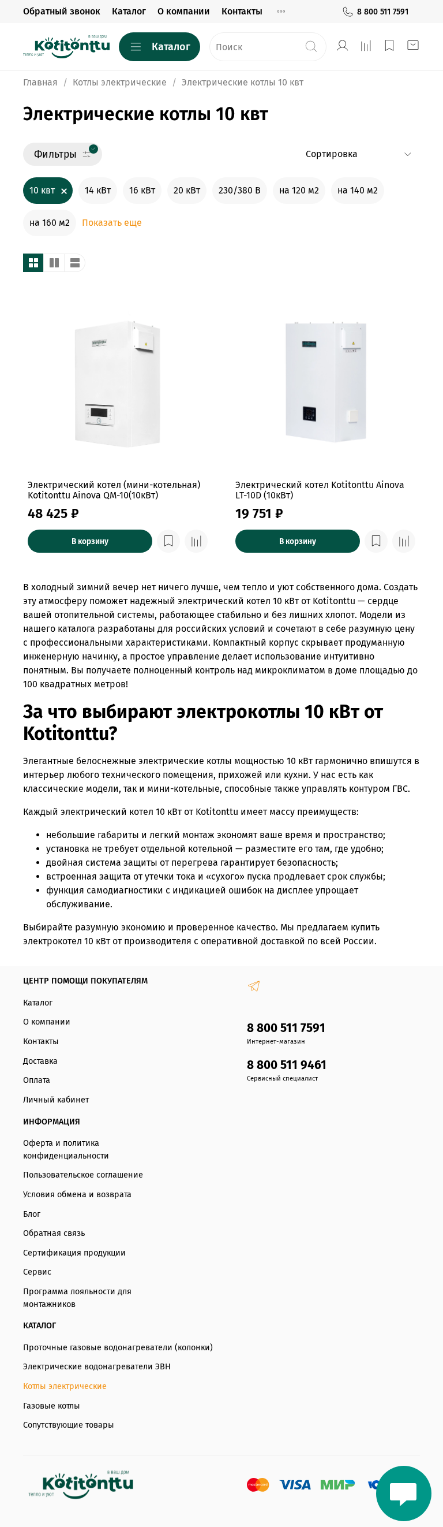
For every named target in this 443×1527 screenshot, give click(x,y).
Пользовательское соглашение (83, 1175)
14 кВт (98, 190)
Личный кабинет (56, 1100)
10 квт (42, 190)
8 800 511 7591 (382, 12)
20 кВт (187, 190)
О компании (183, 11)
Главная (40, 82)
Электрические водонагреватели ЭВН (97, 1367)
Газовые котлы (51, 1406)
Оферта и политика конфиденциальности (66, 1149)
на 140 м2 (357, 190)
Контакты (242, 11)
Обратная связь (54, 1233)
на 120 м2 (299, 190)
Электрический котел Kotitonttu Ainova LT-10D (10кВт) (319, 490)
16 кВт (142, 190)
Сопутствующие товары (68, 1425)
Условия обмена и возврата (77, 1195)
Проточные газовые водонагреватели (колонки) (118, 1348)
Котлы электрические (120, 82)
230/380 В (240, 190)
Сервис (37, 1272)
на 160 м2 (49, 222)
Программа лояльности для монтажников (77, 1298)
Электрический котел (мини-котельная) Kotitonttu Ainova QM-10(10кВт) (114, 490)
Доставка (40, 1061)
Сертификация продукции (74, 1253)
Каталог (129, 11)
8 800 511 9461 (286, 1065)
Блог (31, 1214)
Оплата (36, 1080)
